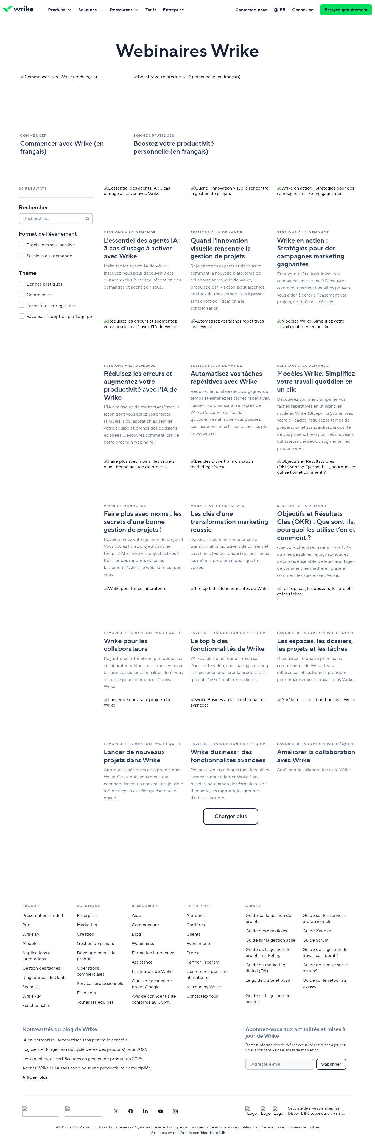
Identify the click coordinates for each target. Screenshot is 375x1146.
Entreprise (173, 10)
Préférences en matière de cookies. (290, 1127)
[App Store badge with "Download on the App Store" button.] (40, 1111)
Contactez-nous (251, 10)
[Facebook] (131, 1111)
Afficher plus (34, 1077)
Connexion (303, 10)
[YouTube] (161, 1111)
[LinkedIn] (145, 1111)
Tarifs (150, 10)
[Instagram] (175, 1111)
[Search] (87, 218)
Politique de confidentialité (190, 1127)
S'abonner (331, 1064)
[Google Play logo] (83, 1111)
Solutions (87, 10)
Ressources (121, 10)
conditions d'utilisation (238, 1127)
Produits (56, 10)
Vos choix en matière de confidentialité (184, 1132)
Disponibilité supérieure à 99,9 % (316, 1113)
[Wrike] (20, 10)
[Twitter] (116, 1111)
